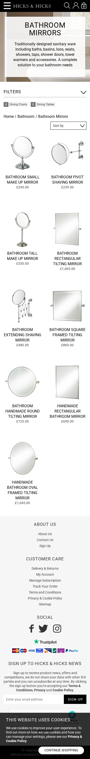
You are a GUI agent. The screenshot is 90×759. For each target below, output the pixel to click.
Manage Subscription (45, 580)
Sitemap (45, 604)
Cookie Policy (63, 690)
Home (9, 116)
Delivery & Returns (45, 568)
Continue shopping (61, 750)
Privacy (39, 690)
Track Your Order (45, 586)
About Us (45, 534)
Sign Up (45, 546)
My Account (45, 574)
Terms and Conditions (45, 592)
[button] (67, 5)
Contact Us (45, 540)
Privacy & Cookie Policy (45, 598)
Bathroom (26, 116)
